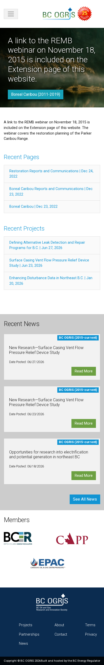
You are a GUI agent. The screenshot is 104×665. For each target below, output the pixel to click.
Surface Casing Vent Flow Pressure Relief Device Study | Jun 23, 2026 (49, 263)
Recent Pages (21, 157)
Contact (61, 634)
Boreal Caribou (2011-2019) (35, 94)
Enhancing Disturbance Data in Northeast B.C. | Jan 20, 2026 (50, 281)
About (59, 625)
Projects (25, 625)
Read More (84, 371)
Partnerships (29, 634)
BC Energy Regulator (86, 660)
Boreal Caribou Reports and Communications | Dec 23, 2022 (51, 192)
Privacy (91, 634)
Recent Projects (24, 228)
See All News (85, 499)
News (23, 643)
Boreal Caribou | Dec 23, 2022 (33, 206)
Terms (90, 625)
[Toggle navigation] (11, 14)
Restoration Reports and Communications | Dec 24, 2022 (51, 174)
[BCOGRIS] (69, 14)
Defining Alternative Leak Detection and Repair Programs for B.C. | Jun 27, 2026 (47, 245)
